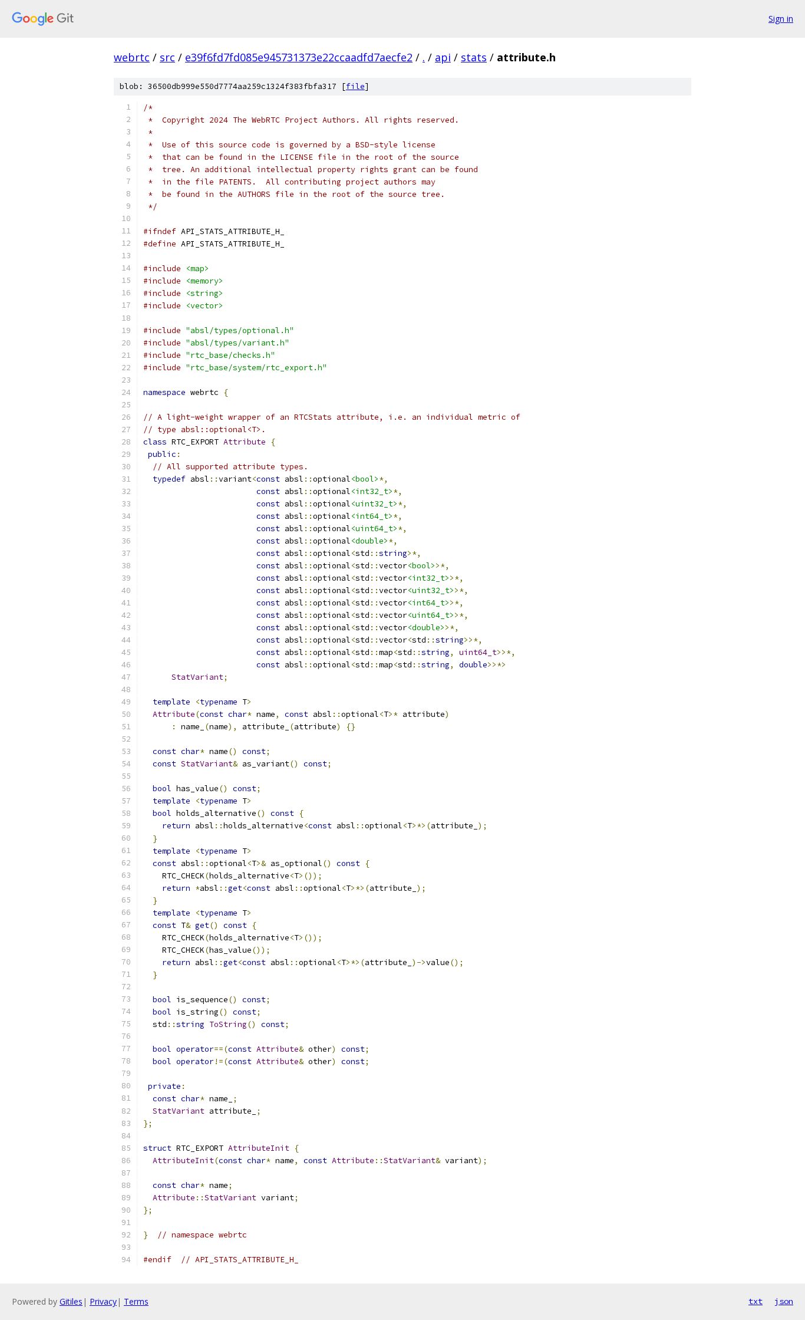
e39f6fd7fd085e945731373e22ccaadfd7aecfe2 (299, 57)
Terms (136, 1301)
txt (755, 1301)
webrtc (132, 57)
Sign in (780, 18)
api (443, 57)
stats (474, 57)
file (355, 86)
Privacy (103, 1301)
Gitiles (71, 1301)
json (783, 1301)
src (167, 57)
